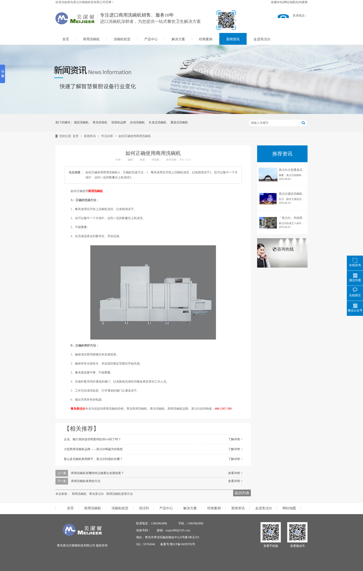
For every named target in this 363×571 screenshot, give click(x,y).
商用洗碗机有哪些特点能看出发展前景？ (97, 473)
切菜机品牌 (118, 122)
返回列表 (242, 493)
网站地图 (289, 2)
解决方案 (178, 39)
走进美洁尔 (262, 39)
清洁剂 (144, 508)
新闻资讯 (233, 39)
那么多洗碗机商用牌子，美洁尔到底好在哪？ (93, 459)
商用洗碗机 (91, 39)
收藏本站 (277, 2)
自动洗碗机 (137, 122)
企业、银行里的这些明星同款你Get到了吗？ (92, 439)
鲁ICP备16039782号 (182, 544)
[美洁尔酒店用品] (82, 534)
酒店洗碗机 (81, 122)
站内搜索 (302, 2)
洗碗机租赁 (122, 39)
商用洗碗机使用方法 (119, 493)
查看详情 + (235, 473)
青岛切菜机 (100, 122)
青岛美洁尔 (78, 408)
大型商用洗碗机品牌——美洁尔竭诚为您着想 (93, 449)
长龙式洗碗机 (157, 122)
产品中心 (151, 39)
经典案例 (205, 39)
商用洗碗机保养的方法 (85, 481)
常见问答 (107, 136)
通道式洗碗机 (179, 122)
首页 (65, 39)
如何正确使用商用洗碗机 (134, 136)
